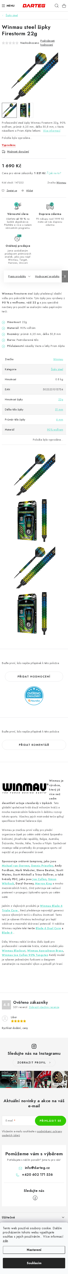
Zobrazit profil (31, 1062)
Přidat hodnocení (34, 676)
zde (5, 1241)
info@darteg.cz (37, 1167)
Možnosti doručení (18, 151)
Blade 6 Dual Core (48, 928)
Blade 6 (7, 932)
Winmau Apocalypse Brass (45, 951)
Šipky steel (57, 369)
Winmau (61, 182)
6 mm (59, 419)
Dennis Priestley (42, 866)
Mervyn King (43, 883)
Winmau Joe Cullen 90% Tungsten (25, 955)
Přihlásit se (50, 1121)
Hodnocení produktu (47, 276)
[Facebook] (35, 1198)
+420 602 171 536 (37, 1174)
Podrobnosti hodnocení (47, 43)
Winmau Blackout (14, 951)
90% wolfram (55, 429)
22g (60, 399)
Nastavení (34, 1250)
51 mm (59, 409)
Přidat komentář (34, 745)
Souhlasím (34, 1263)
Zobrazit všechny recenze (44, 1007)
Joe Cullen (39, 879)
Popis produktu (17, 276)
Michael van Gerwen (15, 866)
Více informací (51, 131)
